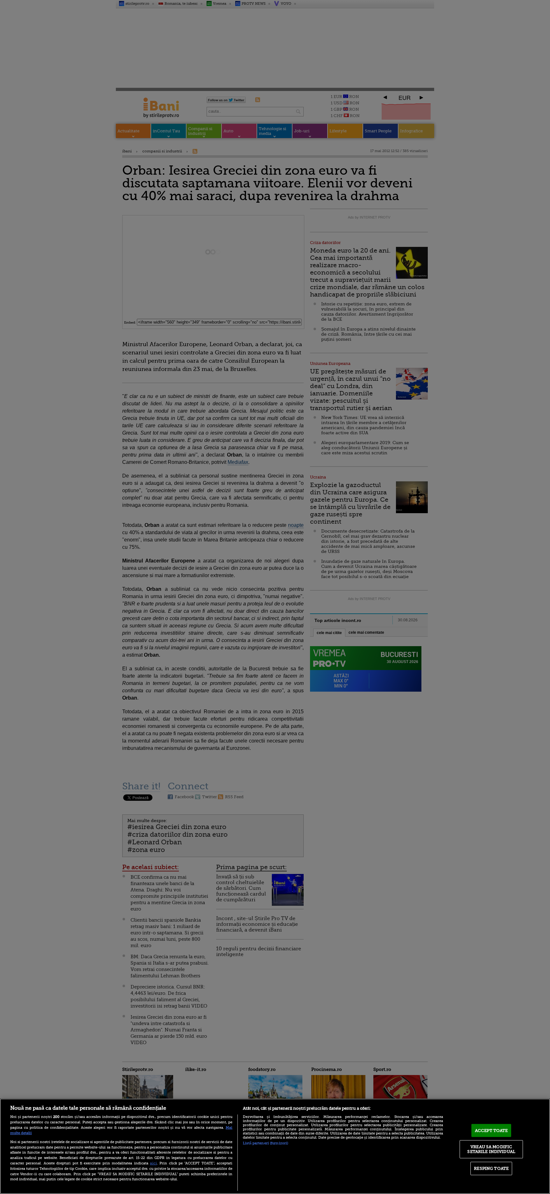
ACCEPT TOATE (491, 1130)
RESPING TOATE (491, 1168)
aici (153, 1163)
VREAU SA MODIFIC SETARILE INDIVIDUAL (491, 1149)
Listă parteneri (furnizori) (265, 1143)
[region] (275, 1146)
